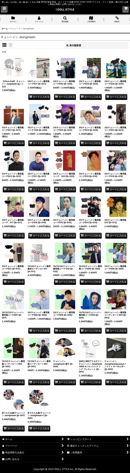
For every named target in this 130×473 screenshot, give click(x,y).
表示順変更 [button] (75, 45)
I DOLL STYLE (65, 9)
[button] (4, 9)
